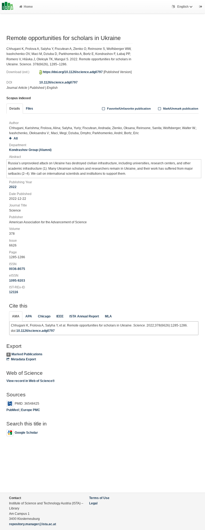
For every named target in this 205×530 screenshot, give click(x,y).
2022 (13, 187)
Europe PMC (30, 410)
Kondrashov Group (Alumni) (30, 150)
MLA (108, 316)
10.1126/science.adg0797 (58, 82)
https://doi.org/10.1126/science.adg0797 (73, 72)
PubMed (12, 410)
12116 (13, 292)
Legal (93, 503)
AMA (15, 316)
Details (14, 108)
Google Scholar (26, 433)
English (182, 7)
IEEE (60, 316)
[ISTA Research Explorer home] (7, 6)
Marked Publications (26, 354)
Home (28, 7)
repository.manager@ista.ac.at (32, 524)
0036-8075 (17, 269)
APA (28, 316)
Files (29, 108)
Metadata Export (23, 359)
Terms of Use (99, 498)
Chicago (44, 316)
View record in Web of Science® (30, 381)
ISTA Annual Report (84, 316)
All (16, 138)
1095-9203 (17, 280)
